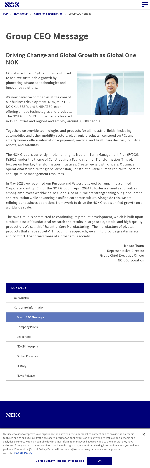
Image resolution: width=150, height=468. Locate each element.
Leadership (24, 337)
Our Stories (21, 298)
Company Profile (28, 327)
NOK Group (18, 288)
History (21, 366)
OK (100, 461)
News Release (26, 375)
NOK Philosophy (27, 346)
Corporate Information (29, 307)
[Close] (143, 434)
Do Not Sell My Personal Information (60, 461)
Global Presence (27, 356)
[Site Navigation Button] (145, 5)
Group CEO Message (30, 317)
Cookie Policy (23, 453)
